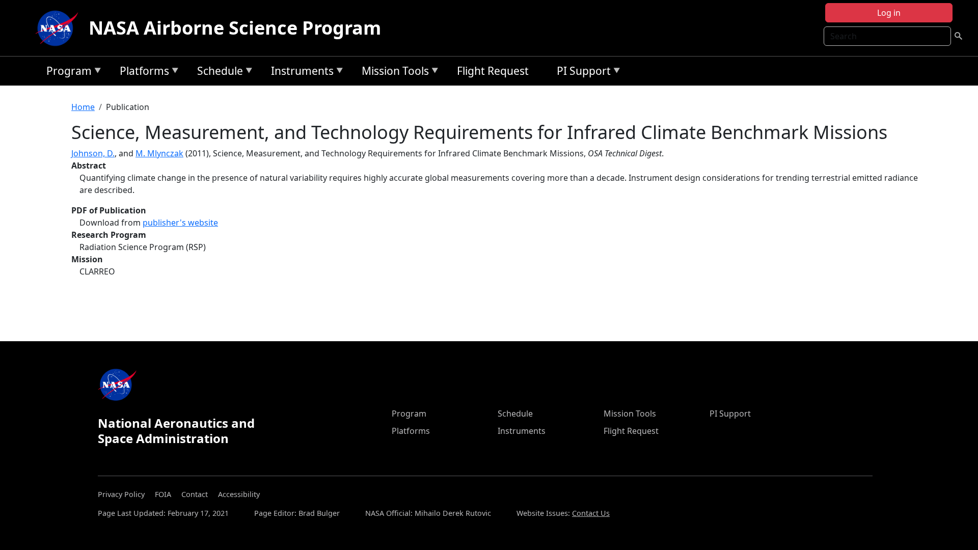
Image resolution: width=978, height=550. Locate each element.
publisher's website (180, 222)
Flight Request (493, 71)
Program (66, 72)
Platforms (142, 72)
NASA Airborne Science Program (235, 27)
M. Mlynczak (159, 153)
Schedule (217, 72)
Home (83, 107)
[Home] (59, 28)
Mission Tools (393, 72)
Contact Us (591, 513)
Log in (889, 12)
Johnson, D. (93, 153)
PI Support (581, 72)
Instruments (300, 72)
